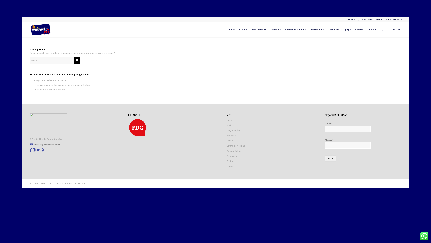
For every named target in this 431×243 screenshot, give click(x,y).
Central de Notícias (236, 146)
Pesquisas (232, 156)
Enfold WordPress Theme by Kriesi (71, 183)
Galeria (230, 140)
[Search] (381, 29)
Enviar (330, 158)
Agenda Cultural (234, 151)
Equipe (230, 161)
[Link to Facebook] (394, 29)
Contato (230, 166)
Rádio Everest (48, 183)
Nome (328, 123)
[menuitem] (231, 29)
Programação (233, 130)
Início (229, 120)
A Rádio (230, 125)
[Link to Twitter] (399, 29)
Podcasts (231, 135)
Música (329, 140)
